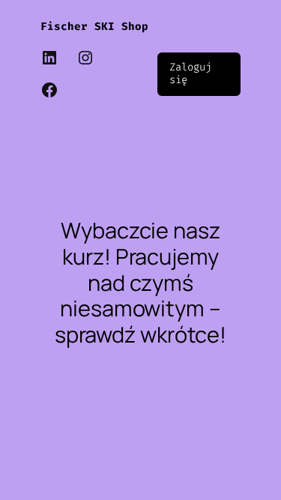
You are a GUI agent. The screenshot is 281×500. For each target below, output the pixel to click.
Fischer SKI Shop (94, 26)
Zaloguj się (190, 73)
